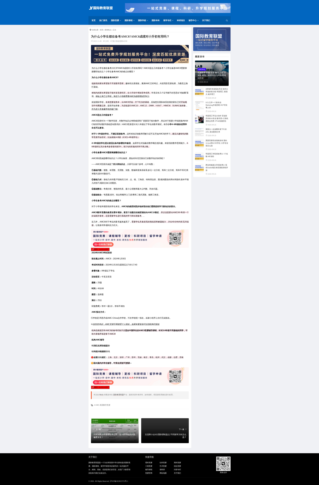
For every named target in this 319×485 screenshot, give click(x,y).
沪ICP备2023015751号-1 (119, 481)
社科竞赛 (163, 463)
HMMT (159, 106)
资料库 (162, 470)
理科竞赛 (148, 463)
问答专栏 (177, 470)
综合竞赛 (177, 466)
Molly (101, 395)
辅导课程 (148, 470)
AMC (114, 68)
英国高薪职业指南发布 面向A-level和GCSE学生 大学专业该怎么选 (217, 143)
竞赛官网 (148, 473)
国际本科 (156, 20)
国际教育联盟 (118, 395)
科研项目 (181, 20)
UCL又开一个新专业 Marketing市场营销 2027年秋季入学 (216, 105)
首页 (94, 20)
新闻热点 (108, 30)
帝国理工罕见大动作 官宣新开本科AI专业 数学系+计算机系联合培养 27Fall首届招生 (217, 118)
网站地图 (163, 473)
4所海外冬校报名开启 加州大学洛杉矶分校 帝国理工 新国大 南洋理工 (217, 91)
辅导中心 (193, 20)
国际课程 (129, 20)
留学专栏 (167, 20)
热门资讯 (103, 20)
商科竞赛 (177, 463)
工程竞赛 (148, 466)
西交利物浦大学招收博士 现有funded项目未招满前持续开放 (217, 167)
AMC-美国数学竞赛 (102, 405)
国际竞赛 (115, 20)
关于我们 (206, 20)
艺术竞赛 (163, 466)
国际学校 (142, 20)
